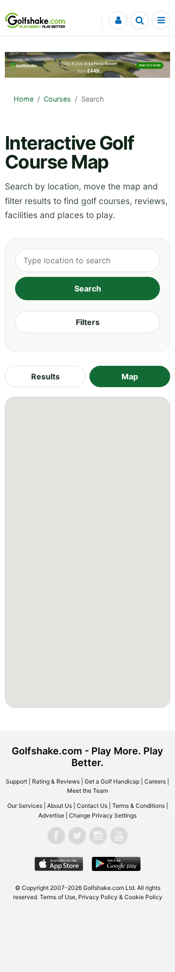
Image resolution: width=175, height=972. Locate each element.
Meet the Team (87, 790)
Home (24, 99)
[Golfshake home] (35, 20)
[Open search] (139, 20)
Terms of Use (57, 897)
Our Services (24, 805)
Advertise (51, 815)
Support (16, 781)
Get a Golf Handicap (112, 781)
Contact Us (92, 805)
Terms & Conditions (138, 805)
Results (45, 376)
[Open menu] (161, 20)
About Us (59, 805)
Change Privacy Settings (103, 815)
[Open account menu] (118, 20)
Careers (155, 781)
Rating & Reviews (56, 781)
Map (130, 376)
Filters (88, 322)
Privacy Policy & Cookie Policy (120, 897)
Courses (57, 99)
